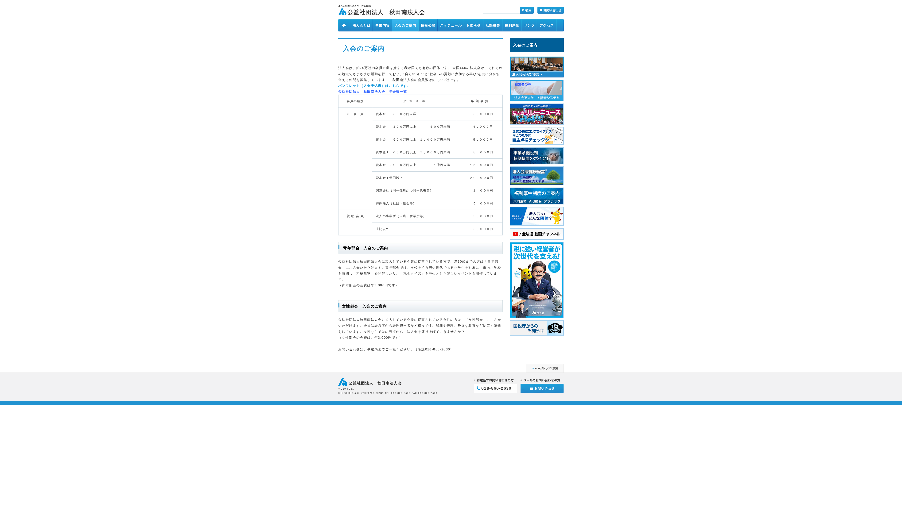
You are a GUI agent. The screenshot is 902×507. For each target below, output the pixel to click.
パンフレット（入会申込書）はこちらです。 (374, 86)
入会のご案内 (525, 45)
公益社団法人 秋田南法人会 (386, 12)
